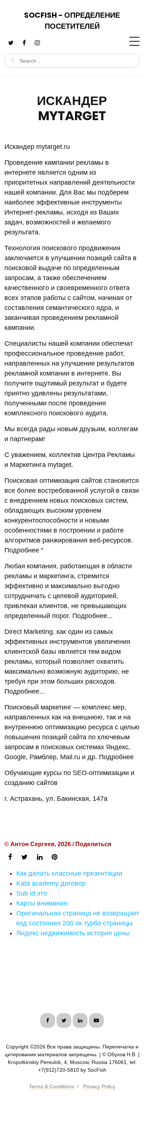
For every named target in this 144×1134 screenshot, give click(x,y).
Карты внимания (41, 903)
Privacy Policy (99, 1086)
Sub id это (31, 893)
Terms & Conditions (51, 1086)
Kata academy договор (51, 883)
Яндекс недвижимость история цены (73, 933)
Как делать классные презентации (69, 873)
